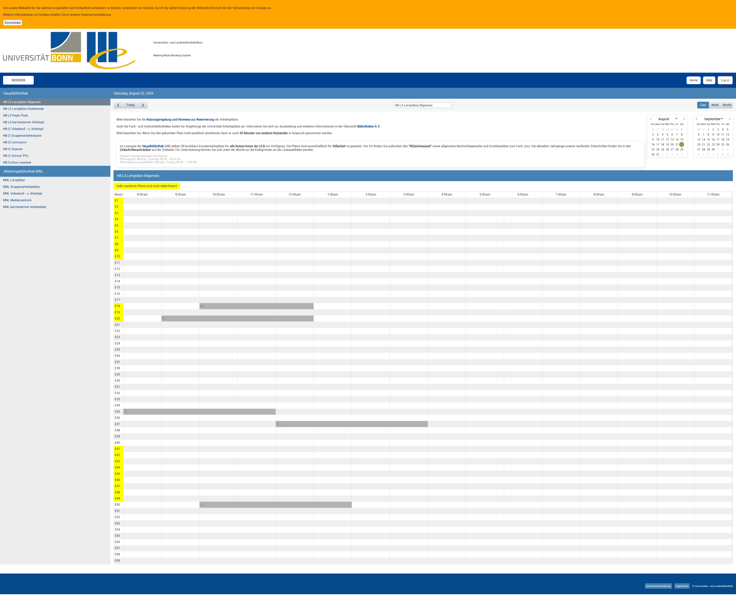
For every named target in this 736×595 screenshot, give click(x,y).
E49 (117, 498)
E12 (117, 269)
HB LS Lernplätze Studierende (23, 109)
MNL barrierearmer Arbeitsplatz (24, 207)
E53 (117, 523)
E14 (117, 281)
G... (164, 318)
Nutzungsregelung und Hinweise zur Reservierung (180, 119)
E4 (116, 219)
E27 (117, 362)
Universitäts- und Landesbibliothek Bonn (178, 42)
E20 (117, 318)
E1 (116, 200)
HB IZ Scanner (13, 149)
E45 (117, 474)
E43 (117, 461)
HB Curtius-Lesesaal (17, 162)
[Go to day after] (142, 105)
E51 (117, 511)
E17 (117, 300)
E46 (117, 480)
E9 (116, 250)
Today (130, 105)
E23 (117, 337)
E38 (117, 430)
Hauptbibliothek (153, 146)
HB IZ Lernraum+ (15, 142)
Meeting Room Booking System (172, 55)
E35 (117, 411)
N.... (202, 306)
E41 (117, 449)
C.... (278, 424)
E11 (117, 263)
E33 (117, 399)
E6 (116, 231)
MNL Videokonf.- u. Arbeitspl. (23, 193)
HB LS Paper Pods (15, 115)
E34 (117, 405)
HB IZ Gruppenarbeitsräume (22, 135)
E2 (116, 207)
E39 (117, 436)
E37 (117, 424)
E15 (117, 287)
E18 (117, 306)
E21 (117, 325)
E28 (117, 368)
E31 (117, 387)
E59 (117, 560)
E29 (117, 374)
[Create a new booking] (142, 201)
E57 (117, 548)
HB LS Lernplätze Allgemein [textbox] (414, 105)
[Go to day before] (118, 105)
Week (715, 105)
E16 (117, 294)
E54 (117, 529)
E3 (116, 213)
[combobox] (423, 105)
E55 (117, 535)
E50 (117, 504)
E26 (117, 355)
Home (694, 80)
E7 (116, 238)
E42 (117, 455)
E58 (117, 554)
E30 (117, 380)
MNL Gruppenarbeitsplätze (21, 187)
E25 (117, 349)
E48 (117, 492)
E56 (117, 542)
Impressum (682, 586)
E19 (117, 312)
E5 (116, 225)
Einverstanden (13, 22)
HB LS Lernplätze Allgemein (22, 102)
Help (709, 80)
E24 (117, 343)
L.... (202, 504)
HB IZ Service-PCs (15, 156)
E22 (117, 331)
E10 (117, 256)
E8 (116, 244)
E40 (117, 443)
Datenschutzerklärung (96, 14)
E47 (117, 486)
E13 (117, 275)
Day (703, 105)
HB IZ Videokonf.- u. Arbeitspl (23, 129)
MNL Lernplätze (14, 180)
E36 (117, 418)
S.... (126, 411)
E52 (117, 517)
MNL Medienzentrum (17, 200)
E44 (117, 467)
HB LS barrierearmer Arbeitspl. (24, 122)
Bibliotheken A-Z (368, 126)
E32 (117, 393)
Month (727, 105)
